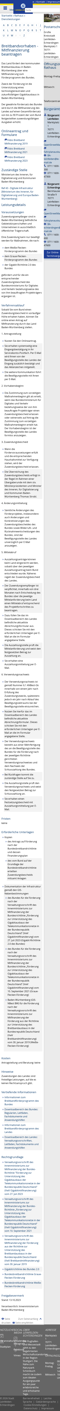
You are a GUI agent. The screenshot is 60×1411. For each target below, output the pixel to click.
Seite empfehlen (24, 1322)
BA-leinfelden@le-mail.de (51, 159)
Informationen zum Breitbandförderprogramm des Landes (22, 1128)
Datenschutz (30, 1408)
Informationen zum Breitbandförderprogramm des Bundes (22, 1101)
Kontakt (40, 1)
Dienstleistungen (10, 19)
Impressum (53, 1)
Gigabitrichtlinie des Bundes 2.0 (22, 1269)
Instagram (18, 1342)
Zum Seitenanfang (28, 1318)
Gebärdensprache (46, 1401)
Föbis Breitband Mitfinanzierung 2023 (16, 159)
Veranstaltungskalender (7, 1339)
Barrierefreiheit (31, 1398)
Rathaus (18, 15)
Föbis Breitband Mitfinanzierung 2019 (16, 141)
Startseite (6, 15)
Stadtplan (5, 1345)
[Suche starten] (58, 10)
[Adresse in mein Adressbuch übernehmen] (45, 114)
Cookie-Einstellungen (35, 1405)
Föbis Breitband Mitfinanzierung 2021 (16, 150)
